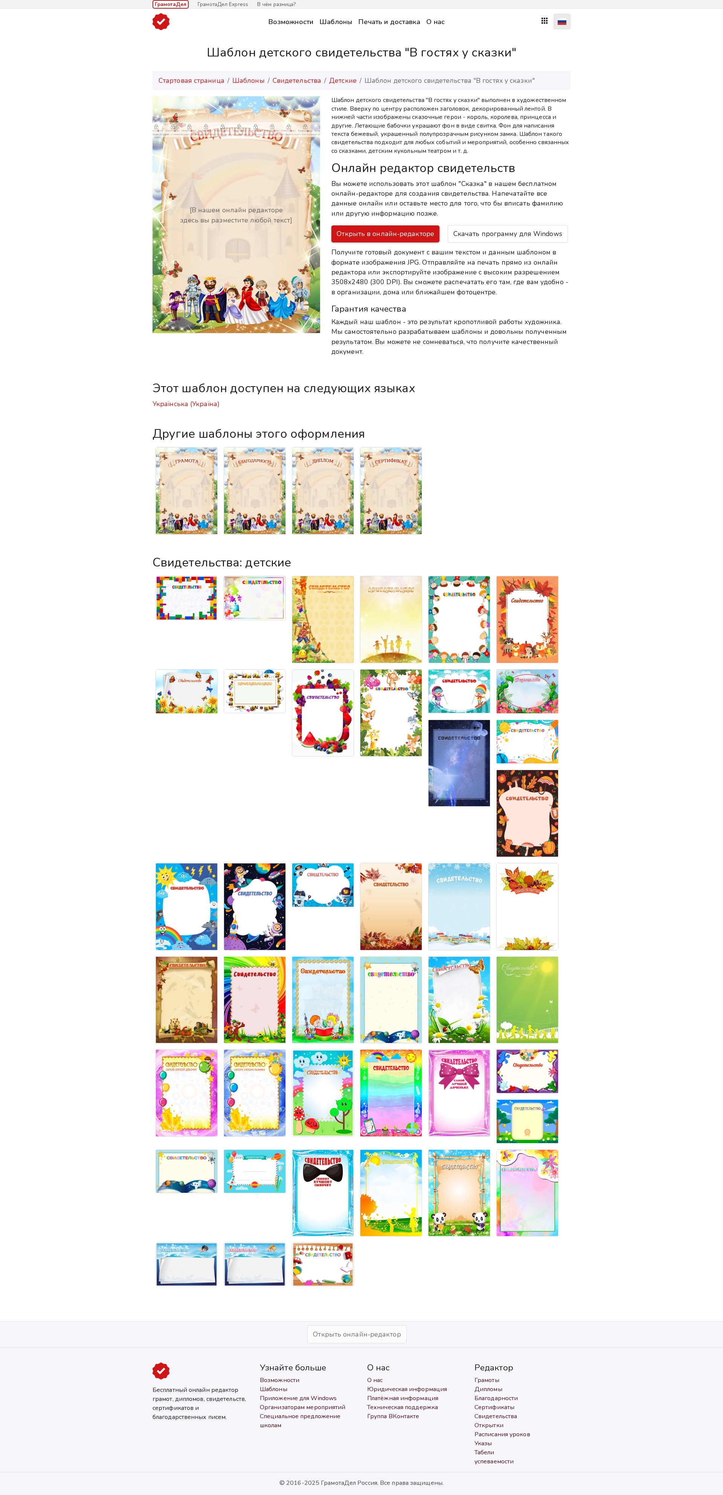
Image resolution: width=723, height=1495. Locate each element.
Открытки (488, 1425)
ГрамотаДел (170, 4)
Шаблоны (335, 21)
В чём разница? (276, 4)
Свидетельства (297, 80)
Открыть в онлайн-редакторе (385, 233)
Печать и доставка (389, 21)
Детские (343, 80)
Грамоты (486, 1380)
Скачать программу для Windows (507, 233)
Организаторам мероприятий (303, 1407)
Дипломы (488, 1389)
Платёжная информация (402, 1398)
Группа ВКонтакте (393, 1416)
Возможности (290, 21)
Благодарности (496, 1398)
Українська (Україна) (186, 403)
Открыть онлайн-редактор (357, 1334)
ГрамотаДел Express (223, 4)
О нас (435, 21)
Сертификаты (494, 1407)
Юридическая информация (407, 1389)
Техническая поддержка (402, 1407)
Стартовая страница (191, 80)
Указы (483, 1443)
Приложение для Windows (298, 1398)
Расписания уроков (502, 1434)
